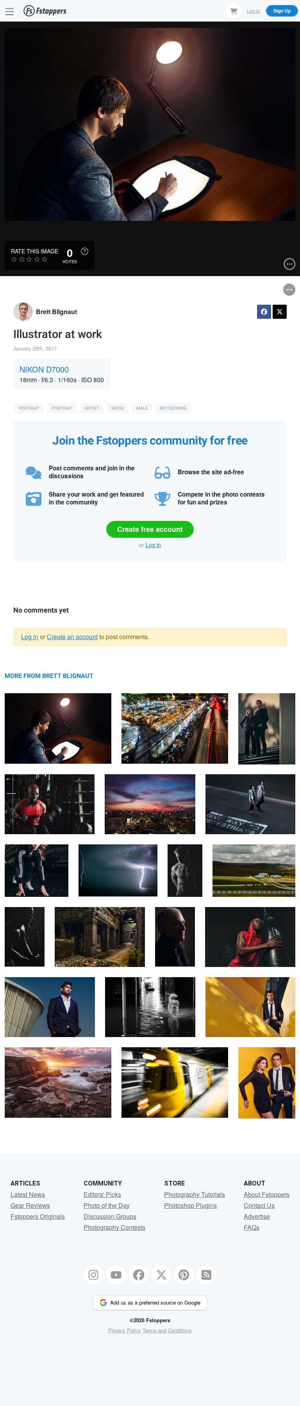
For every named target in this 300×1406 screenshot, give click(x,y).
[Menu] (10, 11)
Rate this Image (34, 251)
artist (91, 408)
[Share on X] (280, 312)
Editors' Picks (102, 1194)
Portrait (29, 408)
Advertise (257, 1216)
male (142, 408)
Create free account (150, 529)
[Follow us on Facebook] (138, 1275)
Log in (153, 545)
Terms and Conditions (167, 1330)
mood (117, 408)
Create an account (72, 636)
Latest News (28, 1194)
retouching (173, 408)
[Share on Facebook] (264, 312)
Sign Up (282, 10)
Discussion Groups (110, 1216)
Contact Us (259, 1205)
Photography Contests (114, 1227)
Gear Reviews (30, 1205)
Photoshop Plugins (190, 1205)
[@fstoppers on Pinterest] (184, 1275)
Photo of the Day (107, 1205)
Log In (253, 10)
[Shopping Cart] (233, 10)
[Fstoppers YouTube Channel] (116, 1275)
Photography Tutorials (194, 1194)
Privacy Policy (124, 1330)
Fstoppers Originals (38, 1216)
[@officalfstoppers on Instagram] (94, 1275)
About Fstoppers (266, 1194)
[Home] (44, 11)
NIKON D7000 (44, 369)
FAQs (251, 1227)
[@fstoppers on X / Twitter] (161, 1275)
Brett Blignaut (56, 311)
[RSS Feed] (206, 1275)
